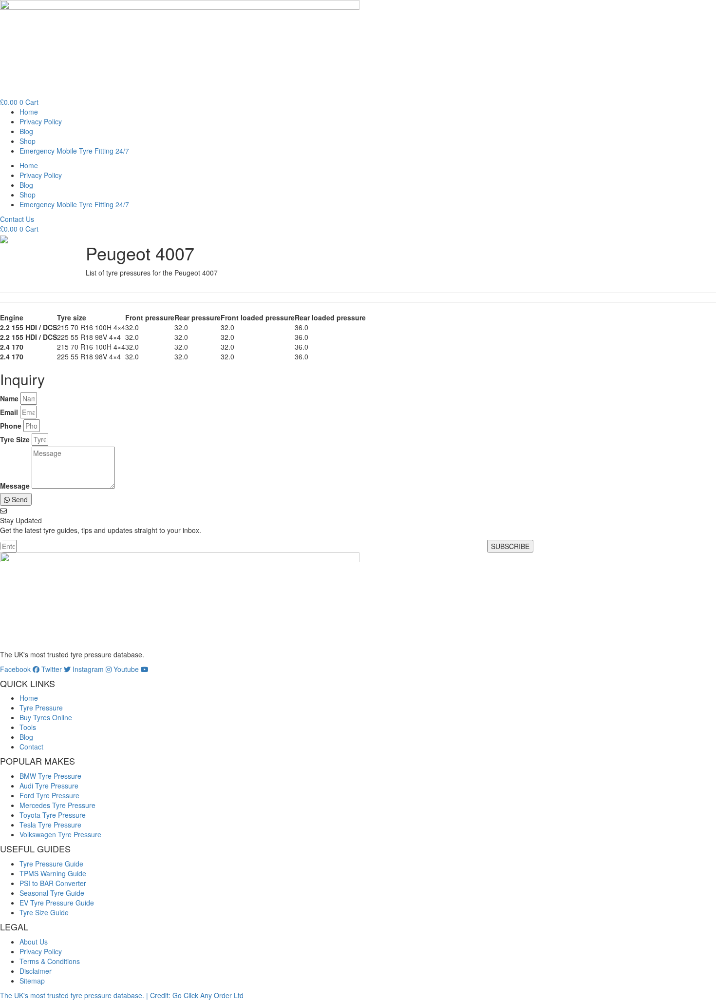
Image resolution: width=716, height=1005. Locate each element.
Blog (26, 131)
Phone (10, 426)
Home (28, 112)
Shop (27, 141)
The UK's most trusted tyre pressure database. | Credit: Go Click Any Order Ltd (122, 995)
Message (15, 486)
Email (9, 412)
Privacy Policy (40, 121)
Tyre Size (15, 439)
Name (9, 398)
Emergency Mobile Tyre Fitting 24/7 (74, 151)
